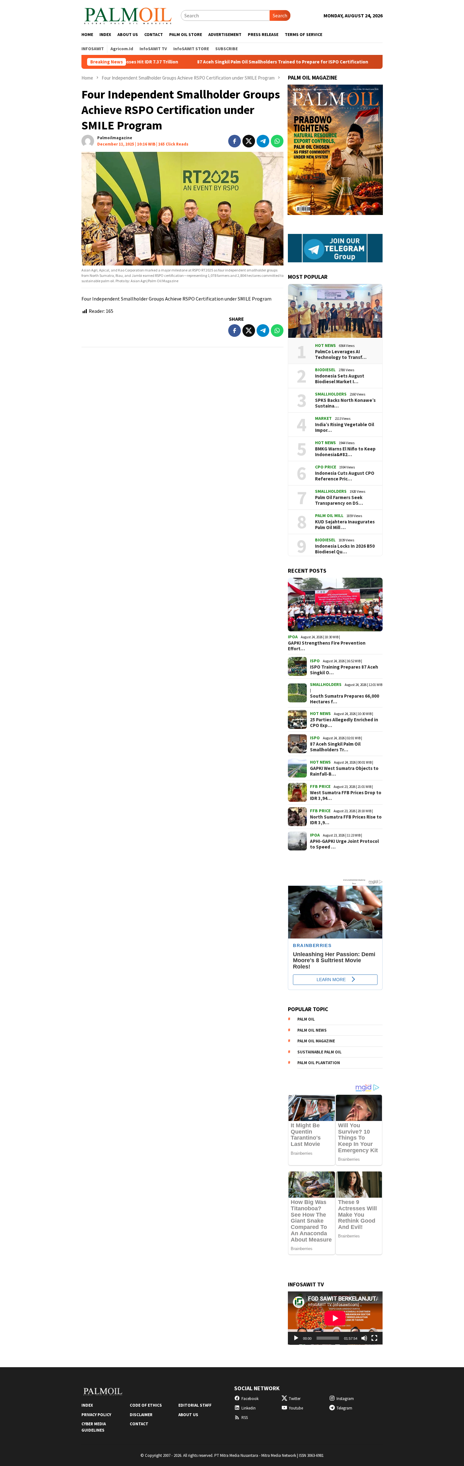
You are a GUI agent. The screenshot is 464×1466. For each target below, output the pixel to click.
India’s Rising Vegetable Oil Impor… (344, 427)
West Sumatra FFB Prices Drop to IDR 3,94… (345, 795)
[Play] (296, 1338)
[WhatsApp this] (277, 141)
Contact (139, 1424)
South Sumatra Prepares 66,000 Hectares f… (344, 699)
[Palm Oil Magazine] (128, 15)
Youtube (296, 1408)
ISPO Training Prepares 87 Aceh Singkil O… (344, 670)
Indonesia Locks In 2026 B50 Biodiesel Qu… (345, 549)
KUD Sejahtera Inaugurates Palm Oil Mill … (345, 524)
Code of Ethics (146, 1405)
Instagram (345, 1398)
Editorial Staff (194, 1405)
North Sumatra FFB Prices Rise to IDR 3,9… (346, 819)
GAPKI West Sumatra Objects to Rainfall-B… (344, 771)
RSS (244, 1417)
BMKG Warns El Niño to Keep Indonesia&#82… (345, 451)
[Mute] (364, 1338)
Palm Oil (306, 1019)
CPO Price (325, 467)
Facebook (250, 1398)
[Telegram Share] (263, 141)
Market (323, 418)
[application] (335, 1318)
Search (280, 15)
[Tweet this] (248, 141)
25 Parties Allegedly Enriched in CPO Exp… (344, 722)
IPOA (293, 637)
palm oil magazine (316, 1041)
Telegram (344, 1408)
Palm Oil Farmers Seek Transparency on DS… (339, 500)
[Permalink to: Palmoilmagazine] (87, 140)
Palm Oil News (312, 1030)
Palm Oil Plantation (318, 1062)
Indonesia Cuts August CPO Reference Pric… (344, 476)
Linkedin (248, 1408)
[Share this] (234, 141)
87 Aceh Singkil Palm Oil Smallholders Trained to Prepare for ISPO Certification (230, 62)
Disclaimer (141, 1414)
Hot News (325, 345)
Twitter (294, 1398)
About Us (188, 1414)
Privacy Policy (96, 1414)
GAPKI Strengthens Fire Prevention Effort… (327, 646)
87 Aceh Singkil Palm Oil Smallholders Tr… (335, 747)
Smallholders (331, 394)
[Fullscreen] (374, 1338)
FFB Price (320, 786)
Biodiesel (325, 369)
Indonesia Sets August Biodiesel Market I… (339, 378)
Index (87, 1405)
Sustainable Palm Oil (319, 1052)
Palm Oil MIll (329, 515)
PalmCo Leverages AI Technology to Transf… (340, 354)
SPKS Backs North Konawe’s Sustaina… (345, 403)
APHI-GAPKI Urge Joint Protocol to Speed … (344, 844)
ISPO (315, 661)
